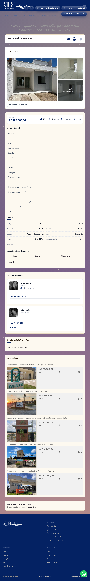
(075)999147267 (48, 8)
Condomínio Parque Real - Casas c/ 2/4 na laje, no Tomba (30, 444)
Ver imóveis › (13, 301)
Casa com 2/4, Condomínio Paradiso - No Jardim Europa (30, 365)
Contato (49, 559)
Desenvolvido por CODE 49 (78, 576)
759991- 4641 (19, 323)
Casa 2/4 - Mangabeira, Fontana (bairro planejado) (27, 391)
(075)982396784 (75, 14)
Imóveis (49, 552)
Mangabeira (8, 559)
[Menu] (84, 5)
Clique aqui (12, 507)
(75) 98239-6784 (20, 296)
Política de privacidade (44, 576)
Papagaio (7, 555)
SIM (6, 552)
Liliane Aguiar (25, 283)
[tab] (14, 52)
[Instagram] (26, 8)
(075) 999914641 (75, 8)
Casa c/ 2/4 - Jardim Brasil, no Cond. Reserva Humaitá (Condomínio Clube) (37, 418)
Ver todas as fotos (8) (19, 104)
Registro (7, 562)
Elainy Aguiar (25, 310)
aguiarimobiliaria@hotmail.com (57, 540)
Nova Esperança (9, 566)
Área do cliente (52, 562)
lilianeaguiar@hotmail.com (55, 537)
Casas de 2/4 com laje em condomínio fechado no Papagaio (31, 471)
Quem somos (51, 555)
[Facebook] (31, 8)
